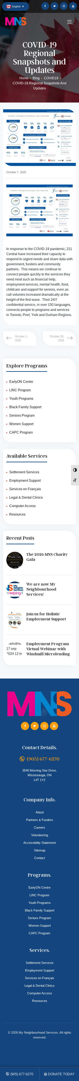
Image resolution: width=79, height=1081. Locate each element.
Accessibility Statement (39, 842)
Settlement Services (24, 472)
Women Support (21, 424)
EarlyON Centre (21, 381)
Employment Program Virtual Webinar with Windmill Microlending (48, 648)
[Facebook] (45, 6)
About (40, 812)
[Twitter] (54, 6)
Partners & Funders (39, 820)
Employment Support (25, 480)
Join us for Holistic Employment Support (46, 616)
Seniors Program (22, 415)
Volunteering (39, 835)
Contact (39, 858)
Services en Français (25, 489)
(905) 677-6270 (21, 1074)
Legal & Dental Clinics (26, 497)
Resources (17, 514)
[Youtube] (73, 6)
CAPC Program (21, 432)
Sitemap (39, 850)
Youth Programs (21, 398)
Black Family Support (25, 407)
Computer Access (22, 506)
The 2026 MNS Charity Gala (47, 557)
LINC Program (20, 390)
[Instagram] (64, 6)
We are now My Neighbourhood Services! (41, 589)
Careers (39, 827)
